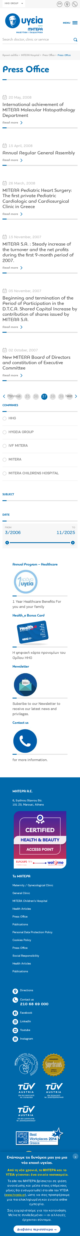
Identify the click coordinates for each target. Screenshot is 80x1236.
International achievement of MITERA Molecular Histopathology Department (38, 110)
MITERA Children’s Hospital (30, 901)
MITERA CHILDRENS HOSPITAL (34, 473)
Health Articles (22, 909)
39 (61, 397)
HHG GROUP (11, 3)
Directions (26, 990)
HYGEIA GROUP (21, 432)
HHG (12, 418)
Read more (10, 122)
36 (36, 397)
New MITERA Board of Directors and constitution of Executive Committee (36, 363)
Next (69, 396)
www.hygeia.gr (15, 1194)
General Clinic (21, 893)
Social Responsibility (26, 955)
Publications (20, 924)
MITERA (15, 460)
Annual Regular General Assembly (38, 153)
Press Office (48, 55)
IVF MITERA (18, 446)
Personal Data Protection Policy (32, 932)
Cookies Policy (22, 940)
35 (27, 397)
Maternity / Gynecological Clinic (33, 885)
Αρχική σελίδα (10, 55)
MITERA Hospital (30, 55)
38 (52, 397)
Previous (14, 396)
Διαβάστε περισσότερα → (37, 1229)
